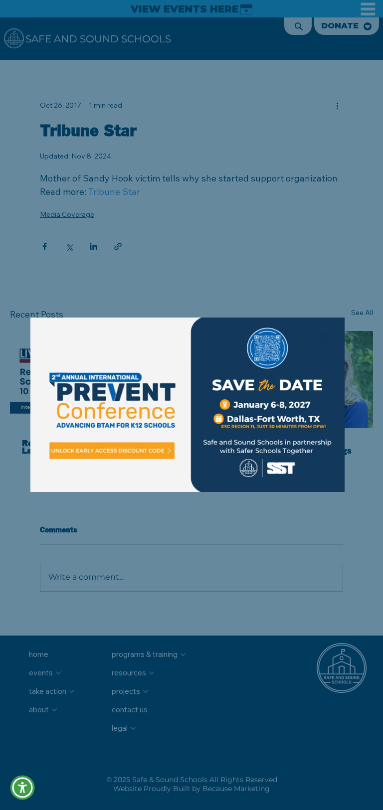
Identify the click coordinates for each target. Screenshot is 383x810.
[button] (323, 337)
